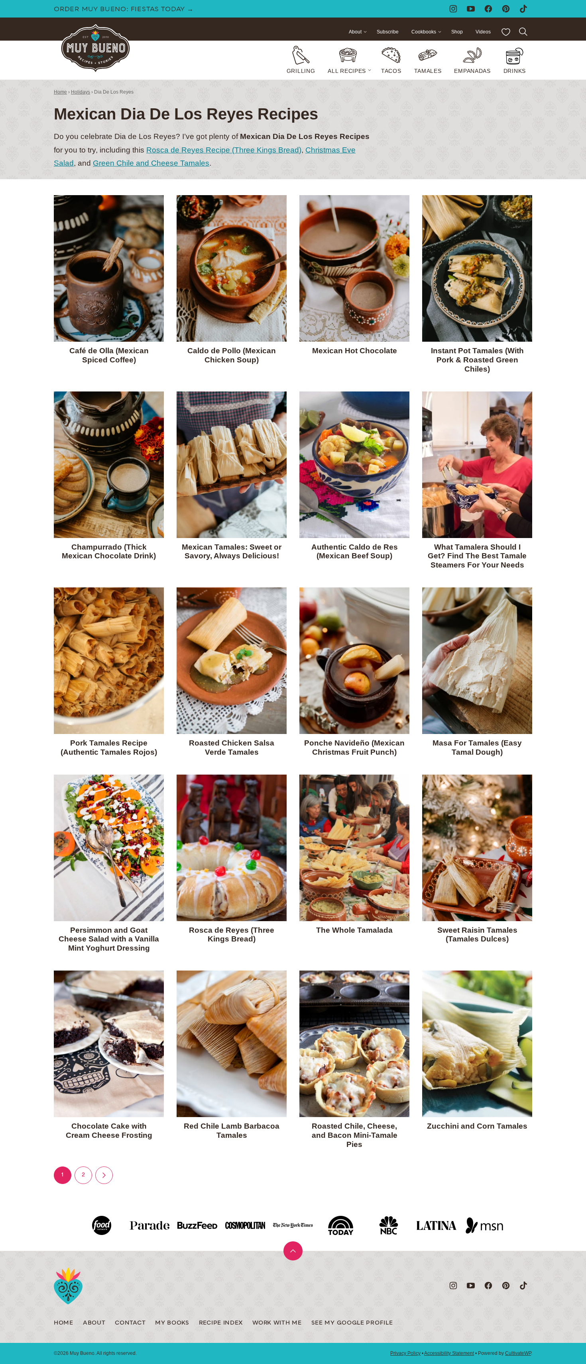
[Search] (523, 32)
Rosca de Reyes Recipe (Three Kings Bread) (223, 150)
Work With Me (276, 1323)
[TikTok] (523, 9)
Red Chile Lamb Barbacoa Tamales (231, 1130)
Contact (130, 1323)
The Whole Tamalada (354, 930)
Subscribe (388, 32)
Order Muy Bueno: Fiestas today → (124, 9)
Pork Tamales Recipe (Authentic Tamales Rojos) (109, 747)
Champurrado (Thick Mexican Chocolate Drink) (109, 551)
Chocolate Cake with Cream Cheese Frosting (109, 1130)
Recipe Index (221, 1323)
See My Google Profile (352, 1323)
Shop (457, 32)
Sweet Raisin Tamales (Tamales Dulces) (477, 934)
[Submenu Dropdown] (369, 70)
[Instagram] (453, 9)
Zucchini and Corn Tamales (477, 1126)
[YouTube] (471, 9)
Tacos (391, 71)
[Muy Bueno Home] (95, 49)
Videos (483, 32)
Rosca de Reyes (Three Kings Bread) (231, 934)
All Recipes (347, 71)
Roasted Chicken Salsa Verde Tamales (231, 747)
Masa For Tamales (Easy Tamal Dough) (477, 747)
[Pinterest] (506, 9)
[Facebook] (488, 9)
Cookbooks (423, 32)
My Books (172, 1323)
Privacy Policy (405, 1353)
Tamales (428, 71)
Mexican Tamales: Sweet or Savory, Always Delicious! (231, 551)
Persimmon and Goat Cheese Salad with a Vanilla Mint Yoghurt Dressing (109, 939)
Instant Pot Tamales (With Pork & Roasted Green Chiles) (477, 359)
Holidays (80, 92)
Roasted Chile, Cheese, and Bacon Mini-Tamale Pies (354, 1135)
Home (60, 92)
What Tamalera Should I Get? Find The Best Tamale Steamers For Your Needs (477, 556)
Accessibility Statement (449, 1353)
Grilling (301, 71)
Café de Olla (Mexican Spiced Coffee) (109, 355)
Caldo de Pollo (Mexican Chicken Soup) (231, 355)
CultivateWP (518, 1353)
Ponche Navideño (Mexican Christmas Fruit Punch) (354, 747)
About (355, 32)
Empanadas (472, 71)
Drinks (514, 71)
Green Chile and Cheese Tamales (151, 163)
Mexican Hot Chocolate (354, 350)
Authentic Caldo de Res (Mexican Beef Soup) (354, 551)
